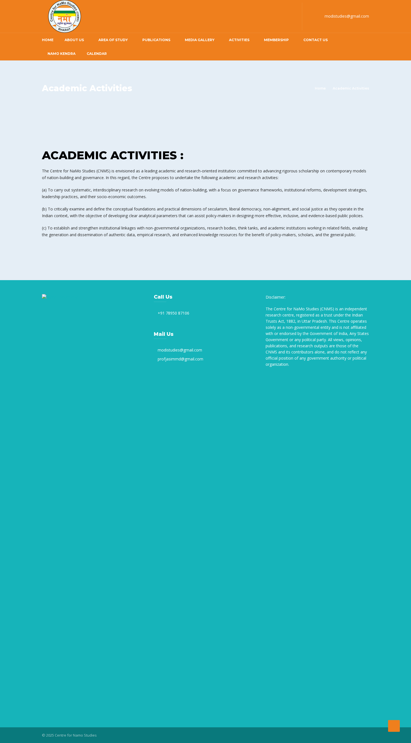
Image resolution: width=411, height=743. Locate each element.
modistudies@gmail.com (347, 16)
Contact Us (315, 40)
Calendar (97, 53)
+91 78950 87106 (173, 313)
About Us (74, 40)
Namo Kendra (61, 53)
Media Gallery (199, 40)
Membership (276, 40)
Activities (239, 40)
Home (47, 40)
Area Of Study (113, 40)
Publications (156, 40)
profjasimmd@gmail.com (180, 359)
